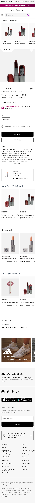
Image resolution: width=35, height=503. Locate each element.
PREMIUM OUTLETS (28, 2)
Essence (5, 88)
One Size (6, 119)
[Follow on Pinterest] (13, 393)
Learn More (8, 108)
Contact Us (4, 447)
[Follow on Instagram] (3, 393)
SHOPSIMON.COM (6, 2)
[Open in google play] (24, 401)
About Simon (26, 460)
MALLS (17, 2)
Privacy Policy (5, 460)
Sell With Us (25, 469)
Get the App (25, 454)
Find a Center (26, 463)
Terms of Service (6, 463)
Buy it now (17, 140)
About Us (25, 444)
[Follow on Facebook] (8, 393)
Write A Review (6, 320)
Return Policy (5, 454)
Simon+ (24, 447)
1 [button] (16, 84)
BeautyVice (16, 91)
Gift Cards (25, 466)
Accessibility (5, 466)
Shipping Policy (6, 451)
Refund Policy (5, 457)
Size (2, 115)
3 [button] (19, 84)
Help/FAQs (4, 444)
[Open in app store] (9, 401)
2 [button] (17, 84)
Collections (25, 457)
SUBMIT (17, 424)
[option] (10, 204)
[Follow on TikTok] (17, 393)
